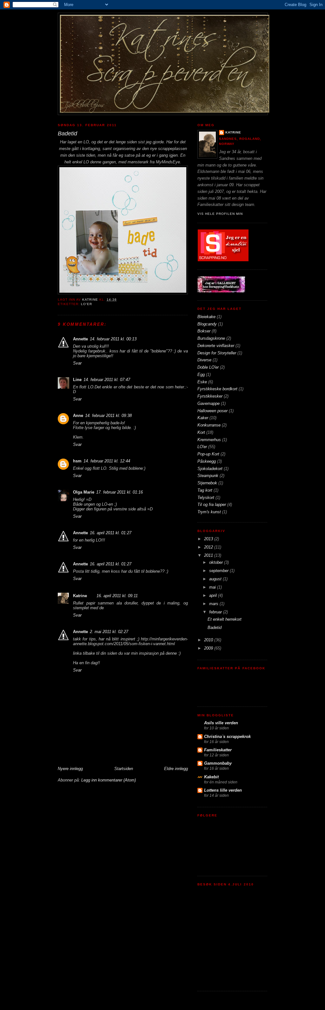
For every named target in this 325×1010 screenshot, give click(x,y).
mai (213, 587)
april (213, 595)
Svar (77, 363)
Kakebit (211, 777)
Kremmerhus (209, 439)
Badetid (215, 627)
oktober (216, 562)
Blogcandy (207, 324)
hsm (77, 461)
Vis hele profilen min (220, 213)
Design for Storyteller (216, 353)
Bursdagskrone (211, 338)
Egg (201, 374)
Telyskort (205, 497)
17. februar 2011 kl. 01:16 (119, 492)
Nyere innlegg (70, 768)
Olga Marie (83, 492)
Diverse (204, 360)
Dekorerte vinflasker (215, 345)
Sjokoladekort (209, 468)
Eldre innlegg (176, 768)
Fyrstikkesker (209, 396)
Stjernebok (207, 483)
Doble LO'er (208, 367)
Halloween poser (212, 410)
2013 (209, 538)
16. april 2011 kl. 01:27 (110, 532)
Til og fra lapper (211, 504)
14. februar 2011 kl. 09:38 (108, 415)
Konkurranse (209, 425)
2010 (209, 640)
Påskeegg (206, 461)
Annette (80, 339)
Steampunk (207, 475)
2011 (209, 555)
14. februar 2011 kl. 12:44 (106, 461)
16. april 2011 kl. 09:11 (117, 595)
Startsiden (123, 768)
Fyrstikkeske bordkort (217, 388)
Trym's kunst (209, 511)
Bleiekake (206, 316)
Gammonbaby (218, 763)
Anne (78, 415)
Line (77, 379)
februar (216, 612)
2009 (209, 648)
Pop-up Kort (208, 454)
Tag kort (204, 490)
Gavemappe (208, 403)
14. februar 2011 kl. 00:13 (113, 339)
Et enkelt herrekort (225, 619)
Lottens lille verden (223, 790)
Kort (201, 432)
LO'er (86, 304)
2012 (209, 547)
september (219, 570)
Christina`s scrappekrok (227, 736)
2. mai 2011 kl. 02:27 (109, 631)
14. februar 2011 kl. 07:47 (106, 379)
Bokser (203, 331)
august (216, 579)
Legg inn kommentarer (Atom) (108, 780)
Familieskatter (218, 749)
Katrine (80, 595)
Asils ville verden (221, 722)
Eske (202, 381)
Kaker (202, 417)
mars (214, 603)
